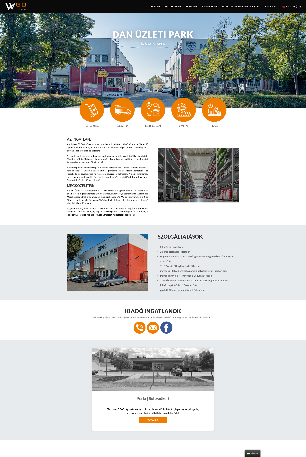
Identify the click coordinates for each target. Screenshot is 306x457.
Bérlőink (191, 6)
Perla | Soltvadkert (153, 398)
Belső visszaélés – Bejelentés (240, 6)
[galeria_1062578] (198, 201)
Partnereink (209, 6)
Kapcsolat (270, 6)
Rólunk (155, 6)
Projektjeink (173, 6)
